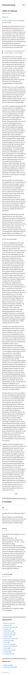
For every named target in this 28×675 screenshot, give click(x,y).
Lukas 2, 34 (5, 17)
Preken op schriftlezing (10, 667)
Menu (23, 4)
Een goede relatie (8, 635)
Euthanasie (7, 636)
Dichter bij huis (8, 631)
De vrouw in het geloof (10, 627)
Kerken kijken (7, 640)
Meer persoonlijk (8, 644)
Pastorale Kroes (8, 5)
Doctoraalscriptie (8, 633)
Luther (5, 642)
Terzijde (6, 652)
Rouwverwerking (8, 650)
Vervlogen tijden (8, 654)
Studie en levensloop (9, 623)
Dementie (6, 629)
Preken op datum (8, 665)
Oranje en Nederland (9, 646)
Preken (9, 497)
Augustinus (7, 625)
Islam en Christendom (10, 638)
